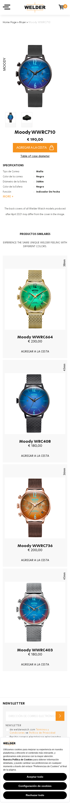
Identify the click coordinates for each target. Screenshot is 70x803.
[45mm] (35, 437)
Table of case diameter (35, 156)
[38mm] (35, 332)
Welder (35, 7)
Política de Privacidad (42, 732)
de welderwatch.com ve (32, 731)
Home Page (10, 22)
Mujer (22, 22)
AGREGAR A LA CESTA (31, 147)
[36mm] (35, 541)
